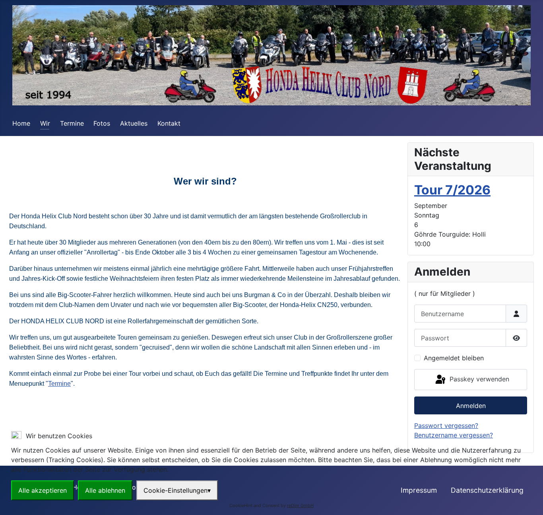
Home (21, 123)
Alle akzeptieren (42, 490)
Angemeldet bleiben (454, 358)
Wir (45, 123)
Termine (72, 123)
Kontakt (168, 123)
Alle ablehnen (105, 490)
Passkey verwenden (478, 379)
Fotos (101, 123)
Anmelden (471, 406)
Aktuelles (133, 123)
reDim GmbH (300, 505)
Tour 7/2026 (452, 190)
